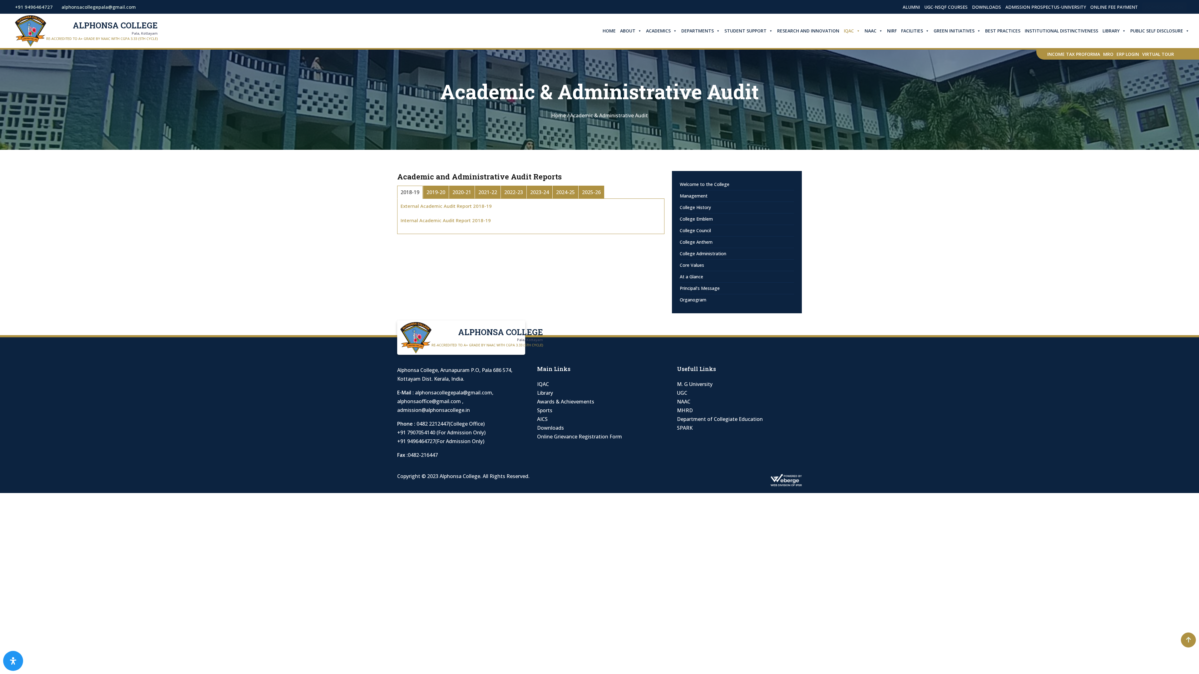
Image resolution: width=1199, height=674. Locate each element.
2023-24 (539, 192)
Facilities (912, 31)
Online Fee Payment (1114, 7)
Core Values (692, 265)
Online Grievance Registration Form (579, 436)
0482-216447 (423, 455)
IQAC (849, 31)
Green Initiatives (954, 31)
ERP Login (1128, 54)
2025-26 (591, 192)
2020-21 (461, 192)
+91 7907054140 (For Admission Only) (441, 432)
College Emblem (696, 219)
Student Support (745, 31)
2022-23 (513, 192)
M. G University (695, 384)
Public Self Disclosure (1156, 31)
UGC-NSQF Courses (946, 7)
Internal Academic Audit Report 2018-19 (446, 220)
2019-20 (436, 192)
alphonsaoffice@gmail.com (429, 401)
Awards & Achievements (565, 401)
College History (695, 207)
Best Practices (1002, 31)
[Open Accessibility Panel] (13, 661)
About (627, 31)
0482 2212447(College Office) (451, 423)
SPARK (685, 427)
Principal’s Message (700, 288)
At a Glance (691, 277)
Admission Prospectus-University (1045, 7)
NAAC (870, 31)
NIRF (892, 31)
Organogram (693, 300)
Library (1111, 31)
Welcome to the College (704, 184)
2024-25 (565, 192)
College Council (695, 230)
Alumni (911, 7)
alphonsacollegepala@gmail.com (453, 392)
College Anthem (696, 242)
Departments (697, 31)
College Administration (703, 253)
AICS (542, 419)
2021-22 (487, 192)
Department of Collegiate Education (720, 419)
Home (609, 31)
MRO (1108, 54)
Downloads (986, 7)
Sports (544, 410)
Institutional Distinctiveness (1061, 31)
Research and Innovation (808, 31)
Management (694, 196)
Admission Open (1164, 7)
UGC (682, 392)
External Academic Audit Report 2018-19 (446, 206)
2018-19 (410, 192)
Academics (658, 31)
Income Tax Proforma (1073, 54)
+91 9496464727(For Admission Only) (440, 441)
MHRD (685, 410)
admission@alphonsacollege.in (433, 410)
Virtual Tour (1158, 54)
